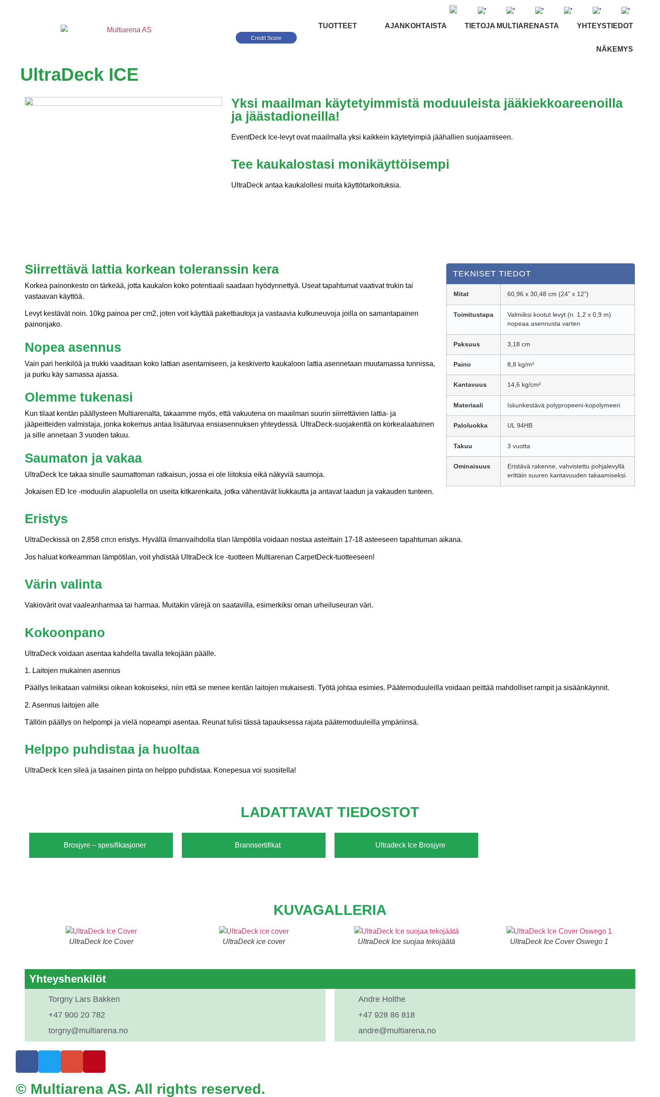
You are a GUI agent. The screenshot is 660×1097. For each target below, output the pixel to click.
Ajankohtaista (416, 26)
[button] (33, 936)
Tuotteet (337, 26)
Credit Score (266, 38)
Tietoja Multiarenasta (512, 26)
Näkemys (614, 49)
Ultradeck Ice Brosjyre (410, 845)
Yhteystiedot (605, 26)
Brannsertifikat (258, 845)
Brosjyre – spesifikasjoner (105, 845)
